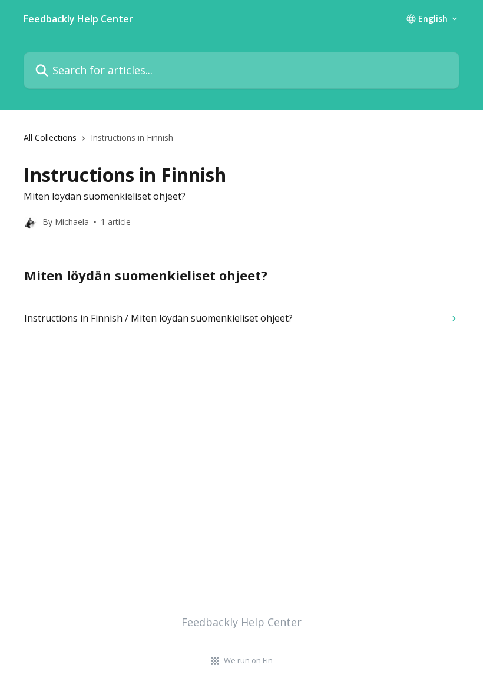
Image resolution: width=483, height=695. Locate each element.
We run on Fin (248, 660)
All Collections (50, 137)
